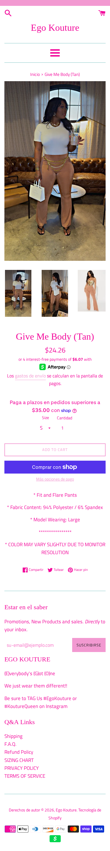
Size (45, 418)
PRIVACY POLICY (21, 768)
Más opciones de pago (55, 479)
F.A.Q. (10, 744)
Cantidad (64, 418)
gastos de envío (30, 375)
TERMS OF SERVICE (24, 776)
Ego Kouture (55, 27)
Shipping (13, 736)
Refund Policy (18, 752)
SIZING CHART (19, 760)
